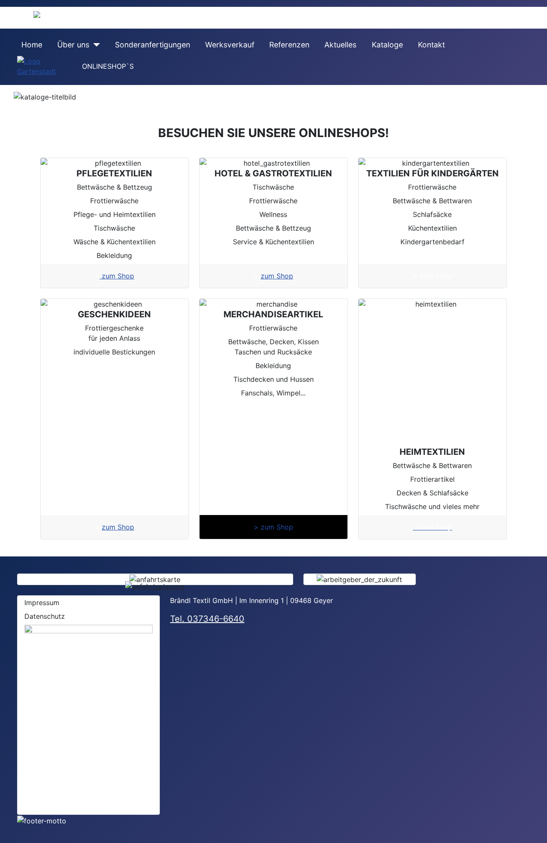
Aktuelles (340, 44)
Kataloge (387, 44)
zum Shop (117, 276)
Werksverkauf (229, 44)
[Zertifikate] (88, 715)
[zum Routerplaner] (155, 586)
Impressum (41, 602)
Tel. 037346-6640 (207, 619)
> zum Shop (273, 527)
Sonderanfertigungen (152, 44)
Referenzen (289, 44)
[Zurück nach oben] (536, 832)
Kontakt (431, 44)
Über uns (73, 44)
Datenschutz (44, 616)
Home (31, 44)
